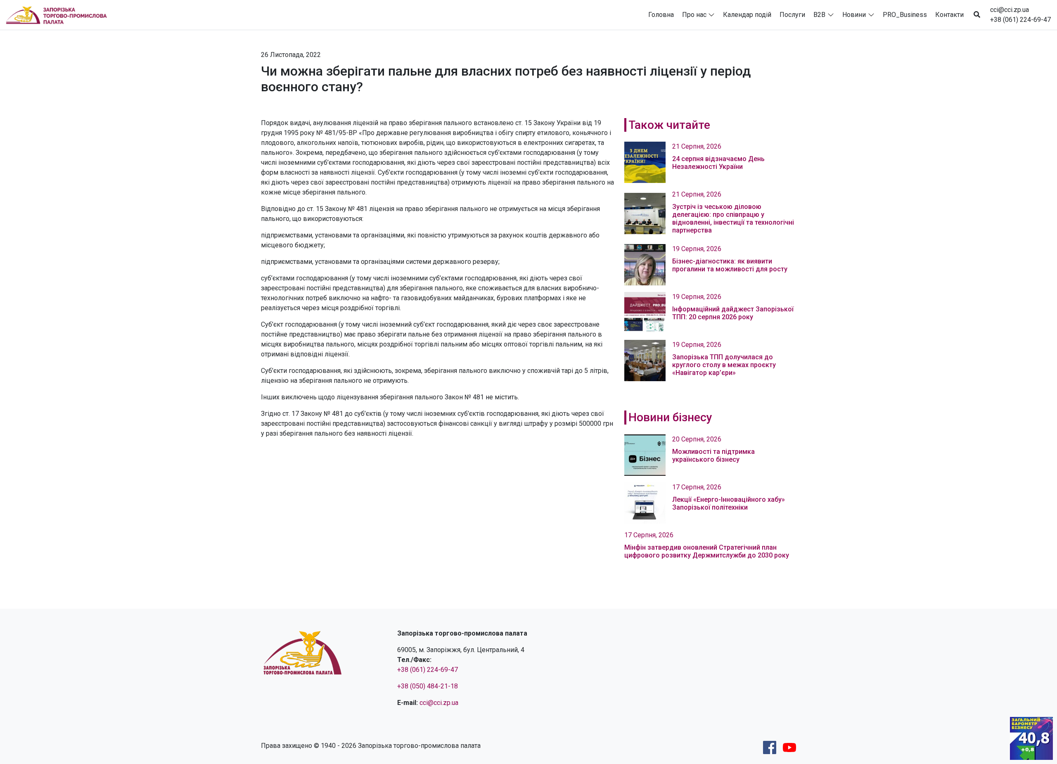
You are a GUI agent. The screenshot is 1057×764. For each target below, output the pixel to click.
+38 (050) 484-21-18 (427, 686)
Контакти (949, 15)
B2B (819, 15)
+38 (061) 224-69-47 (1020, 20)
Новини (854, 15)
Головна (661, 15)
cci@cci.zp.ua (1009, 10)
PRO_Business (905, 15)
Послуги (792, 15)
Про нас (694, 15)
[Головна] (60, 15)
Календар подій (747, 15)
